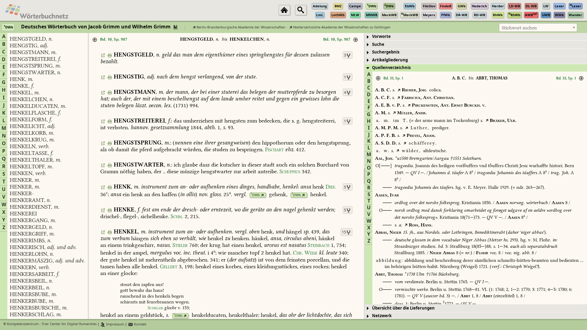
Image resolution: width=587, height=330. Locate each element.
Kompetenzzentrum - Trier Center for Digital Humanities (52, 324)
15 (344, 232)
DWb (255, 195)
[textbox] (538, 28)
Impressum (114, 324)
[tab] (476, 37)
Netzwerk (382, 316)
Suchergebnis (385, 52)
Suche (378, 44)
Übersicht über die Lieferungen (403, 308)
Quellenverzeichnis (391, 68)
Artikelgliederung (390, 60)
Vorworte (381, 36)
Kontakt (139, 324)
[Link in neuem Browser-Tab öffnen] (262, 195)
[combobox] (538, 27)
